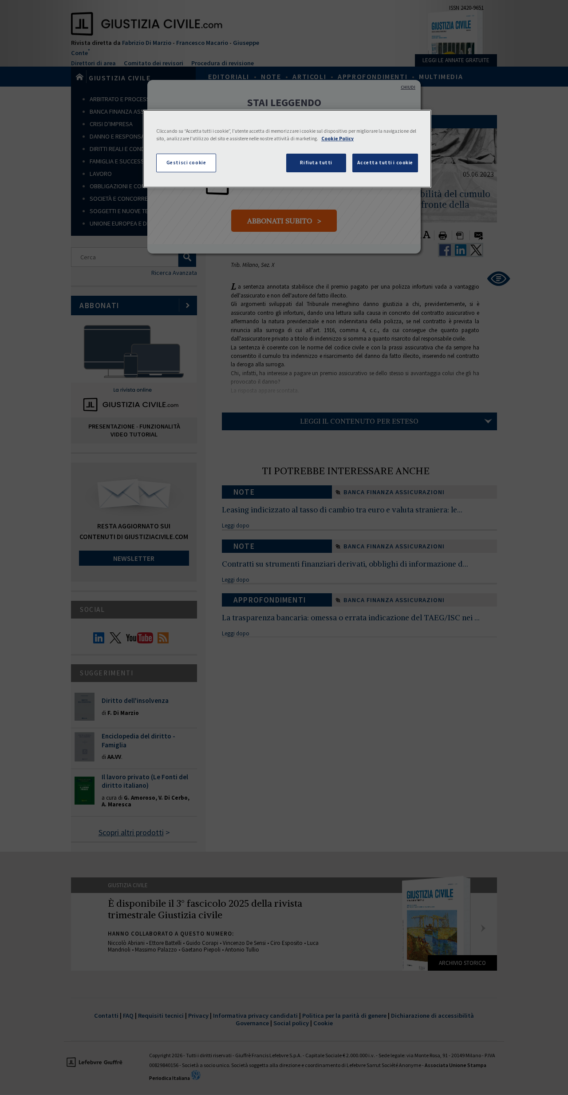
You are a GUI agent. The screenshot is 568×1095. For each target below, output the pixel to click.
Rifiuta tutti (316, 162)
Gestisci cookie (186, 162)
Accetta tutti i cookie (385, 162)
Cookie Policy (337, 138)
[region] (287, 149)
